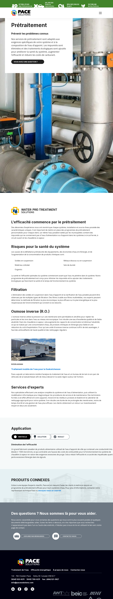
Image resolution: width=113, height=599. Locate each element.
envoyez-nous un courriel (49, 490)
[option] (99, 9)
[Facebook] (21, 590)
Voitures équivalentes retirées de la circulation (49, 7)
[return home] (20, 14)
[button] (40, 437)
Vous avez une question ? (26, 62)
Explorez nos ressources (34, 536)
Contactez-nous (69, 536)
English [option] (99, 9)
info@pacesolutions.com (22, 582)
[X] (34, 590)
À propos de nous (60, 570)
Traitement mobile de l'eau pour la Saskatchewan (35, 369)
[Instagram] (27, 590)
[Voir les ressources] (16, 536)
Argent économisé (71, 7)
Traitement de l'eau (20, 570)
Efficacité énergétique (41, 570)
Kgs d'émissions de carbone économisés (26, 7)
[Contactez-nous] (55, 536)
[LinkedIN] (14, 590)
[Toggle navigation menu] (100, 13)
